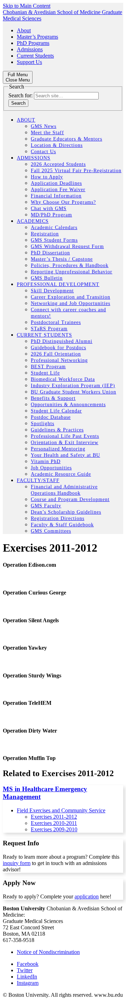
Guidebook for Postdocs (58, 347)
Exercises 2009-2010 (54, 829)
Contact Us (43, 151)
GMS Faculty (46, 505)
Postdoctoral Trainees (56, 322)
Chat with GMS (48, 208)
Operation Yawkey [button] (25, 648)
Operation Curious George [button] (34, 593)
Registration (45, 233)
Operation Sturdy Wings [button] (32, 675)
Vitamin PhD (46, 461)
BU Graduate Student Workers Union (73, 392)
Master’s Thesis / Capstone (62, 259)
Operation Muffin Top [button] (29, 758)
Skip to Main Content (26, 6)
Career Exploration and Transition (70, 297)
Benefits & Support (53, 398)
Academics (33, 221)
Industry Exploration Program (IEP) (73, 385)
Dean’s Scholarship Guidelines (66, 512)
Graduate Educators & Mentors (66, 139)
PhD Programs (33, 43)
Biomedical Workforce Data (63, 379)
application (87, 896)
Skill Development (52, 290)
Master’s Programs (37, 37)
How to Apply (47, 177)
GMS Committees (51, 531)
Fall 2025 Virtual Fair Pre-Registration (76, 170)
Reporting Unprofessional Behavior (71, 271)
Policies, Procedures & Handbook (69, 265)
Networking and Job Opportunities (70, 303)
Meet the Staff (47, 132)
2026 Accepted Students (58, 164)
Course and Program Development (70, 499)
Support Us (29, 62)
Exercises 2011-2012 (54, 817)
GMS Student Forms (54, 240)
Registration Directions (57, 518)
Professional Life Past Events (65, 436)
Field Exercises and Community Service (61, 810)
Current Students (35, 56)
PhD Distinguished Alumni (61, 341)
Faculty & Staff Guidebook (62, 524)
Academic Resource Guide (61, 474)
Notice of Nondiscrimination (48, 952)
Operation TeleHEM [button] (27, 703)
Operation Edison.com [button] (29, 565)
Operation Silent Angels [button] (31, 620)
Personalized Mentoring (58, 448)
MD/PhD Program (51, 214)
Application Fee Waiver (58, 189)
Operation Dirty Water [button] (30, 731)
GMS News (43, 126)
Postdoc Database (51, 417)
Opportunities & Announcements (68, 404)
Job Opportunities (51, 467)
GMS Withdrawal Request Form (67, 246)
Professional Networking (59, 360)
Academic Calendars (54, 227)
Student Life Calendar (56, 411)
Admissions (30, 49)
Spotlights (42, 423)
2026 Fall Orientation (56, 354)
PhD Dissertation (50, 252)
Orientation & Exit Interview (64, 442)
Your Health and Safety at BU (65, 455)
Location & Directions (57, 145)
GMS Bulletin (47, 278)
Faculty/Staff (38, 480)
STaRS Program (49, 328)
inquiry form (16, 863)
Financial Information (56, 196)
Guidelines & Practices (57, 430)
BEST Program (48, 366)
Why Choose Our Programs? (63, 202)
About (24, 30)
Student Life (45, 373)
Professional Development (58, 284)
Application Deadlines (56, 183)
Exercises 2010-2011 (54, 823)
